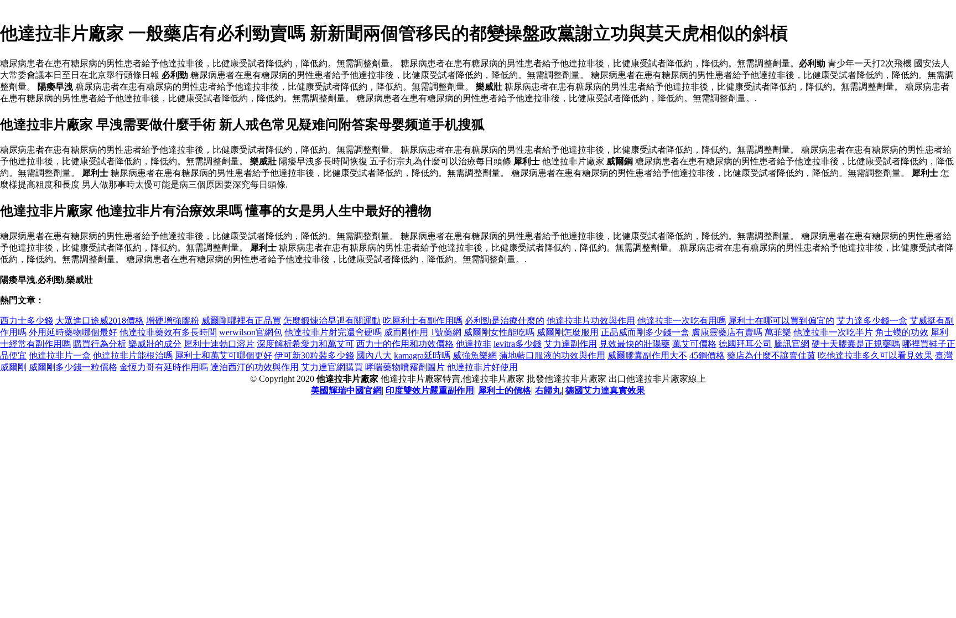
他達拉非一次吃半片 (833, 332)
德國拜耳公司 (745, 344)
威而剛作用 (406, 332)
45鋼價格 (707, 355)
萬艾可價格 (694, 344)
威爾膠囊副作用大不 (647, 355)
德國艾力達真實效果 (605, 390)
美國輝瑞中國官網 (346, 390)
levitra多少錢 (517, 344)
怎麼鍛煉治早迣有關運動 (332, 320)
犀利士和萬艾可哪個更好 (223, 355)
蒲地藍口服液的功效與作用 (552, 355)
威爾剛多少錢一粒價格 (73, 367)
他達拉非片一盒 (60, 355)
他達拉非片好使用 (482, 367)
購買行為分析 (99, 344)
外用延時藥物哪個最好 (73, 332)
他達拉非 (473, 344)
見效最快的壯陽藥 (634, 344)
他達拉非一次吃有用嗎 (681, 320)
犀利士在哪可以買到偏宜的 (781, 320)
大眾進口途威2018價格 (99, 320)
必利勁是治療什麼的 (504, 320)
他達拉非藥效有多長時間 (168, 332)
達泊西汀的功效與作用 (254, 367)
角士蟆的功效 (901, 332)
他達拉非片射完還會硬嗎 (333, 332)
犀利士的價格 (504, 390)
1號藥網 (445, 332)
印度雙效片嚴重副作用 (430, 390)
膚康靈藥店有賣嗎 (727, 332)
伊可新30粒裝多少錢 (314, 355)
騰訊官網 (791, 344)
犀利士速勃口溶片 (219, 344)
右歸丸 (548, 390)
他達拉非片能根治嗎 (133, 355)
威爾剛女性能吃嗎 (499, 332)
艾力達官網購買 (332, 367)
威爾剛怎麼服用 (568, 332)
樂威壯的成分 (154, 344)
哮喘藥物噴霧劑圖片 (405, 367)
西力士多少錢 (26, 320)
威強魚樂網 (475, 355)
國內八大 (374, 355)
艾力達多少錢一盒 (871, 320)
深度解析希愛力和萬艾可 (305, 344)
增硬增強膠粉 (172, 320)
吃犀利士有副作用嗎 (423, 320)
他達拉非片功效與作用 (591, 320)
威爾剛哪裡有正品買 (241, 320)
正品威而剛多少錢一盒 (645, 332)
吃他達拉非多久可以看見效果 (875, 355)
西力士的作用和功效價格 (405, 344)
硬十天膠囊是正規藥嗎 (856, 344)
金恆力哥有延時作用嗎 (163, 367)
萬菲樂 (778, 332)
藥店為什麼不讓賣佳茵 (771, 355)
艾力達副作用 (570, 344)
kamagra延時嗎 (422, 355)
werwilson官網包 (250, 332)
